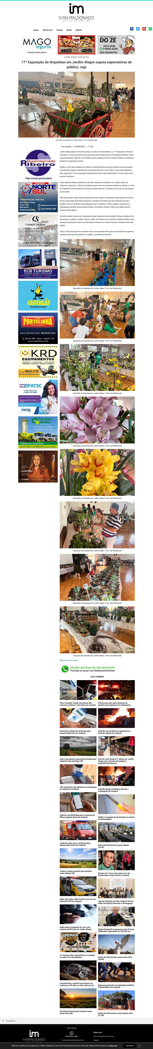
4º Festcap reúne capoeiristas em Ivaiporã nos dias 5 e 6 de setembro (77, 956)
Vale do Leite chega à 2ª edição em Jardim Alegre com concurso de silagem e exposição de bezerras (116, 761)
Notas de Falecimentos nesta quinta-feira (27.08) (115, 1014)
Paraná (60, 30)
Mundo (78, 30)
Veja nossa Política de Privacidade (103, 1036)
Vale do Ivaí (47, 30)
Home (35, 30)
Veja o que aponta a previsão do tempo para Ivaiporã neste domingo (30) (78, 760)
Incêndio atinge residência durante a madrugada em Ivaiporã (113, 790)
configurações (112, 1046)
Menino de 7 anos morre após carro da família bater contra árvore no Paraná (114, 874)
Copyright (96, 1040)
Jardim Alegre (70, 57)
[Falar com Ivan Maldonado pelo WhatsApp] (72, 1033)
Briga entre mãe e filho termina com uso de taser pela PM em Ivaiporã (78, 900)
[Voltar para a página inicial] (76, 12)
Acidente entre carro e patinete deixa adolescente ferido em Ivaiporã (75, 844)
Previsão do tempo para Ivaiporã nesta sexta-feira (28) (76, 1012)
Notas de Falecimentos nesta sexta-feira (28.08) (115, 958)
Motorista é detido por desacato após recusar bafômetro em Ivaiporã (75, 732)
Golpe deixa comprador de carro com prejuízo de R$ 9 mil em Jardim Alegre (76, 928)
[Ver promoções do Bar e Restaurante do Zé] (116, 44)
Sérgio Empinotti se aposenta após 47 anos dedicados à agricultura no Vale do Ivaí (116, 930)
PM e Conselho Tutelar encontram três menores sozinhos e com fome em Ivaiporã (78, 704)
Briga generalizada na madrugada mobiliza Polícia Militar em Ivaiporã (116, 986)
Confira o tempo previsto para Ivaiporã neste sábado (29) (76, 872)
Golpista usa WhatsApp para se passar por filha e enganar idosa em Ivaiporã (77, 816)
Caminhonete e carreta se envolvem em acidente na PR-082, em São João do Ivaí (77, 984)
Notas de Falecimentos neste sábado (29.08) (113, 846)
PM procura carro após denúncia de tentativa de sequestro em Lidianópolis (114, 704)
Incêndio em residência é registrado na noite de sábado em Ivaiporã (114, 732)
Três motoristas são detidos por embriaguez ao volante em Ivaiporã (78, 788)
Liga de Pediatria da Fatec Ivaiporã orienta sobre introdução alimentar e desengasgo (115, 902)
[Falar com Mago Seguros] (37, 44)
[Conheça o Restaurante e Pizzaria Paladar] (76, 44)
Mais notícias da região (68, 660)
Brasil (69, 30)
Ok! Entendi (129, 1046)
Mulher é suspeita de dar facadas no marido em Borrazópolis (116, 818)
